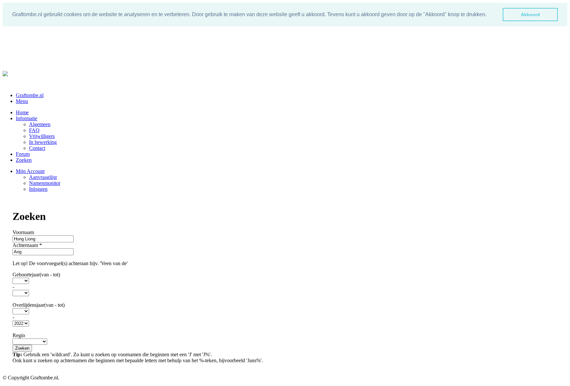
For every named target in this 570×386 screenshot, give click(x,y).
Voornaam (23, 232)
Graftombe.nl (30, 95)
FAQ (34, 130)
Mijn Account (30, 171)
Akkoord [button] (530, 14)
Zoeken (24, 160)
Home (22, 112)
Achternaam (27, 245)
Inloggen (38, 189)
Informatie (26, 118)
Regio (19, 335)
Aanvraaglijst (43, 177)
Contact (37, 148)
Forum (23, 154)
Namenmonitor (44, 183)
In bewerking (43, 142)
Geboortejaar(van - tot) (36, 274)
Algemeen (39, 124)
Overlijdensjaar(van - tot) (39, 305)
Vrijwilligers (42, 136)
